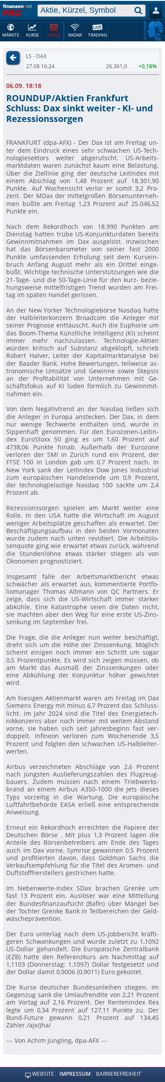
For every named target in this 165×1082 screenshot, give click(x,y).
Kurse (32, 35)
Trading (97, 35)
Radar (75, 35)
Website (43, 1074)
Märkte (10, 35)
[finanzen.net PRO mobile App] (18, 9)
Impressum (75, 1074)
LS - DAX (36, 56)
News (54, 35)
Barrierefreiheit (118, 1074)
